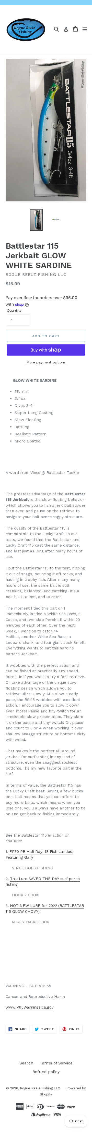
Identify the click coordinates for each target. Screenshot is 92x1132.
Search (26, 1063)
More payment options (46, 362)
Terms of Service (56, 1063)
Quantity (14, 310)
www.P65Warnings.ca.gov (30, 1007)
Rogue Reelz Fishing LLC (40, 1088)
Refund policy (46, 1071)
